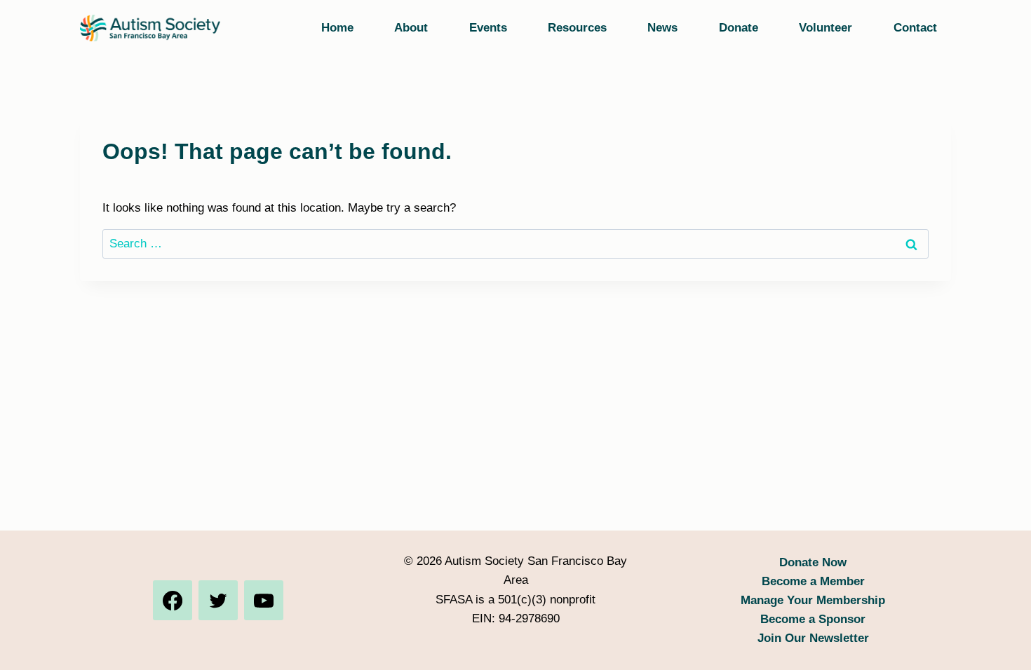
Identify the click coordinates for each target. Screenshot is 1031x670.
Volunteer (825, 27)
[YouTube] (263, 600)
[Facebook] (172, 600)
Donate (738, 27)
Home (337, 27)
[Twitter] (218, 600)
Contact (915, 27)
